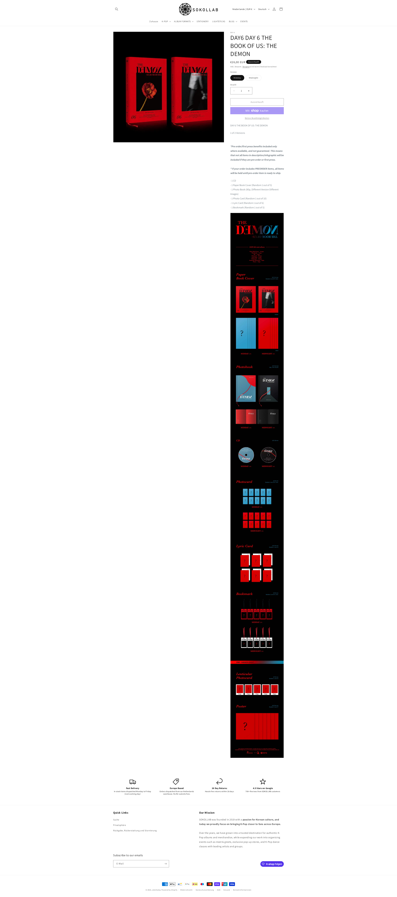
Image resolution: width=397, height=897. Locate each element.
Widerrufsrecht (186, 890)
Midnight (255, 78)
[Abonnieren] (165, 863)
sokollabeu (156, 890)
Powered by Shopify (169, 890)
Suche (116, 819)
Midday (239, 78)
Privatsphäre (119, 825)
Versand (246, 66)
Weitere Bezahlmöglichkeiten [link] (257, 118)
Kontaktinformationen (242, 890)
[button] (116, 9)
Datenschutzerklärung (205, 890)
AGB (218, 890)
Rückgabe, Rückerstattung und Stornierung (135, 830)
